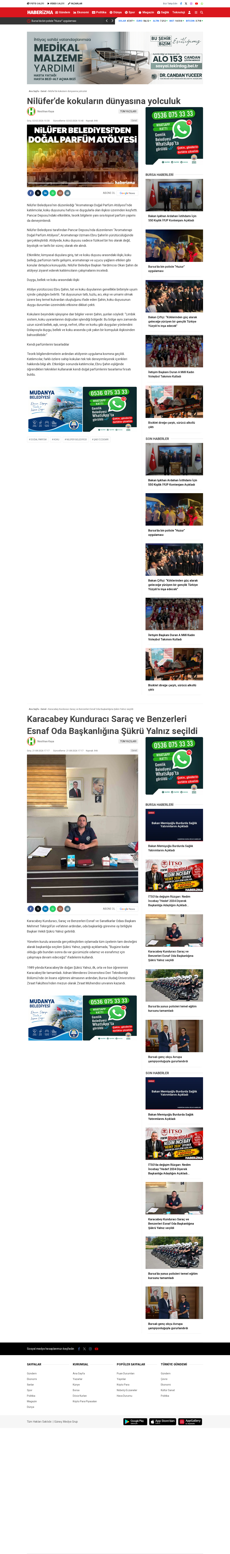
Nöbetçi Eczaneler (127, 1390)
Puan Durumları (125, 1373)
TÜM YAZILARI (128, 111)
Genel (134, 120)
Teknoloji (178, 12)
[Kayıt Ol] (190, 12)
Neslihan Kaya (45, 111)
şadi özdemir (101, 439)
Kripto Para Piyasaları (85, 1401)
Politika (101, 12)
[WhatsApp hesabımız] (202, 3)
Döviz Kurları (80, 1395)
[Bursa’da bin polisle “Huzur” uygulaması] (174, 245)
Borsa (76, 1390)
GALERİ (37, 3)
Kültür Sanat (168, 1390)
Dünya (117, 12)
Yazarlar (77, 1379)
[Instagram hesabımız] (191, 3)
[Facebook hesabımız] (181, 3)
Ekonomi (83, 12)
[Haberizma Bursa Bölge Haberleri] (40, 14)
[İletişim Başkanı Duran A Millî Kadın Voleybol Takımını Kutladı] (174, 351)
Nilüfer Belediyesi (76, 439)
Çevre (164, 1379)
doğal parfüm (39, 439)
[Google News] (127, 193)
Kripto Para (123, 1384)
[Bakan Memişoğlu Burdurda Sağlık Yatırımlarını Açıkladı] (174, 825)
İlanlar (30, 1384)
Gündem (64, 12)
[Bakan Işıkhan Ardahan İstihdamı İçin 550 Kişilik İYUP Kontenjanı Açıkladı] (174, 195)
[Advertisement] (218, 82)
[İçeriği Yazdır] (67, 193)
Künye (76, 1384)
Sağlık (165, 12)
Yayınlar (121, 1379)
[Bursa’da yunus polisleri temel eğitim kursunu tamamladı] (174, 985)
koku (56, 439)
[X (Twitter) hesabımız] (186, 3)
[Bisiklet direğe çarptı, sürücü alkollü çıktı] (174, 402)
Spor (132, 12)
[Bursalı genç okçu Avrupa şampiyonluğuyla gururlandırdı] (174, 1036)
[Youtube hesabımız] (196, 3)
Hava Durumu (124, 1395)
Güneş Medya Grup (66, 1421)
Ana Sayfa (79, 1373)
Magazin (148, 12)
